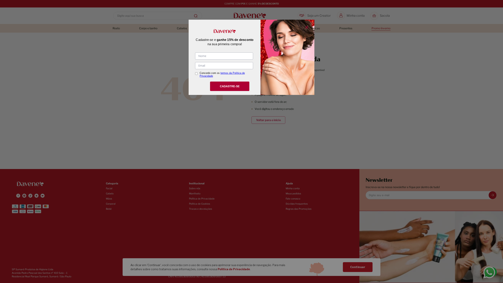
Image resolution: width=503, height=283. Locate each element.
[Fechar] (306, 27)
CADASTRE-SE (230, 86)
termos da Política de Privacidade (222, 74)
